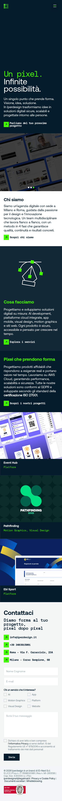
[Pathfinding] (31, 499)
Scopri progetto (31, 167)
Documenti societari (14, 781)
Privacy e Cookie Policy (43, 778)
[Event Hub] (31, 435)
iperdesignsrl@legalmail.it (17, 778)
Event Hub (10, 462)
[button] (54, 6)
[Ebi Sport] (31, 562)
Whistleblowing (34, 781)
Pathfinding (11, 525)
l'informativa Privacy (18, 743)
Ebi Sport (10, 589)
